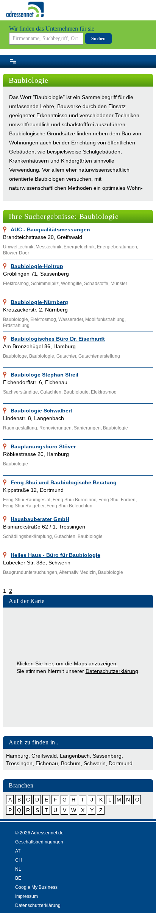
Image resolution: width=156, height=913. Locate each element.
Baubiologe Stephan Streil (44, 375)
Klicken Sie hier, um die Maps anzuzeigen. (67, 663)
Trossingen (19, 763)
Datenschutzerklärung (112, 671)
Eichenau (47, 763)
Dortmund (121, 763)
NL (18, 869)
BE (18, 878)
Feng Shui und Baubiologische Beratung (64, 482)
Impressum (26, 896)
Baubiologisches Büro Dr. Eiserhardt (58, 339)
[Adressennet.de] (25, 9)
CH (18, 860)
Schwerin (95, 763)
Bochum (71, 763)
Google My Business (36, 887)
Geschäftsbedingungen (39, 842)
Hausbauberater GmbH (40, 519)
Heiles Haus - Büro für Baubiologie (55, 555)
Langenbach (75, 756)
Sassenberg (107, 756)
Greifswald (44, 756)
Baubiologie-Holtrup (37, 266)
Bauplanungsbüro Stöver (43, 446)
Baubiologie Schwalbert (41, 411)
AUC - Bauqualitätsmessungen (50, 229)
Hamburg (17, 756)
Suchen (98, 38)
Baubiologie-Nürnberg (39, 302)
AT (17, 851)
